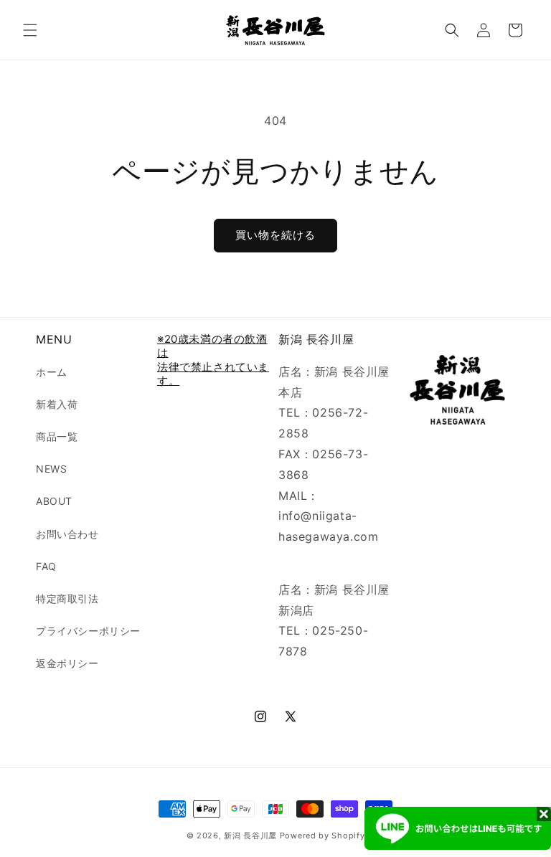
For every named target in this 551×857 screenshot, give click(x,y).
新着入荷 (56, 404)
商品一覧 (56, 436)
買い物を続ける (275, 235)
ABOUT (54, 501)
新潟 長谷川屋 (250, 835)
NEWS (51, 469)
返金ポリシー (67, 663)
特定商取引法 (67, 598)
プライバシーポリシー (88, 631)
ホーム (51, 372)
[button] (30, 30)
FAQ (46, 566)
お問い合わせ (67, 534)
